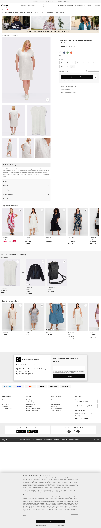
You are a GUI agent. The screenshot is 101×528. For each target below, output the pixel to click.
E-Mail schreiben (82, 401)
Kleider (8, 35)
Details (5, 181)
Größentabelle (64, 71)
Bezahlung (29, 406)
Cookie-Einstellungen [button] (74, 439)
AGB (33, 439)
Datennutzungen (71, 478)
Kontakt (78, 396)
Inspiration (50, 12)
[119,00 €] (77, 222)
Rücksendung (30, 402)
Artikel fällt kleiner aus (93, 71)
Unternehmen (6, 396)
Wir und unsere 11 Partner (30, 478)
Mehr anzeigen (71, 372)
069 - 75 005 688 (81, 418)
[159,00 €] (34, 222)
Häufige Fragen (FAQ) (32, 410)
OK (50, 521)
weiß (60, 55)
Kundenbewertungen (9, 199)
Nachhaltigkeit (7, 190)
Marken (62, 12)
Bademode (23, 12)
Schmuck (29, 12)
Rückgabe (5, 185)
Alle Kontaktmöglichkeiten (86, 406)
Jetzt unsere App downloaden (27, 428)
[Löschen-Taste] (42, 5)
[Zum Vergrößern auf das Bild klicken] (47, 100)
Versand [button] (77, 46)
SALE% (8, 10)
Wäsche (15, 12)
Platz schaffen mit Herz (8, 408)
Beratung (42, 12)
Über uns (4, 400)
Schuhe (36, 12)
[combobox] (34, 5)
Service (28, 396)
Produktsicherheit (8, 194)
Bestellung (29, 400)
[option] (60, 52)
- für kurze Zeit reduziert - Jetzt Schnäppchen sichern (48, 31)
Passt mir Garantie (56, 410)
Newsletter (54, 400)
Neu (2, 12)
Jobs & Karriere (6, 404)
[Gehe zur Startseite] (5, 6)
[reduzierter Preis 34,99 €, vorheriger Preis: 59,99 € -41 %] (12, 222)
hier (74, 485)
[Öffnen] (97, 31)
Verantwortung (6, 402)
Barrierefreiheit (48, 439)
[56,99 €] (34, 317)
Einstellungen (61, 525)
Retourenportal (30, 404)
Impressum (56, 439)
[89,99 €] (55, 222)
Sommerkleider (14, 35)
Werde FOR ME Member (57, 408)
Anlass (56, 12)
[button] (2, 35)
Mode (2, 10)
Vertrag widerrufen (25, 439)
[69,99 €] (35, 272)
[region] (50, 500)
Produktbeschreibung (9, 165)
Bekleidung (8, 12)
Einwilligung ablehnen (41, 525)
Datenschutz (39, 439)
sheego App (54, 406)
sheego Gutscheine (56, 404)
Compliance (5, 406)
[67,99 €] (12, 317)
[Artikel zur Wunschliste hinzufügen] (95, 77)
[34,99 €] (57, 272)
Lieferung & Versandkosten (33, 408)
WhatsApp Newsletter (57, 402)
